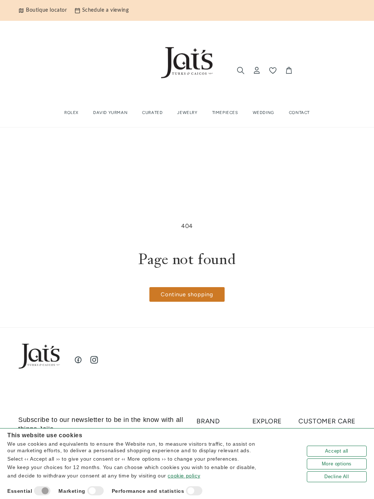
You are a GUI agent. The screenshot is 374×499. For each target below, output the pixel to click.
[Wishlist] (273, 70)
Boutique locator (46, 10)
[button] (152, 113)
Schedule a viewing (105, 10)
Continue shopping (187, 294)
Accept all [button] (336, 451)
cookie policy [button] (184, 476)
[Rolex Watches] (325, 70)
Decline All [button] (336, 476)
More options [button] (337, 463)
